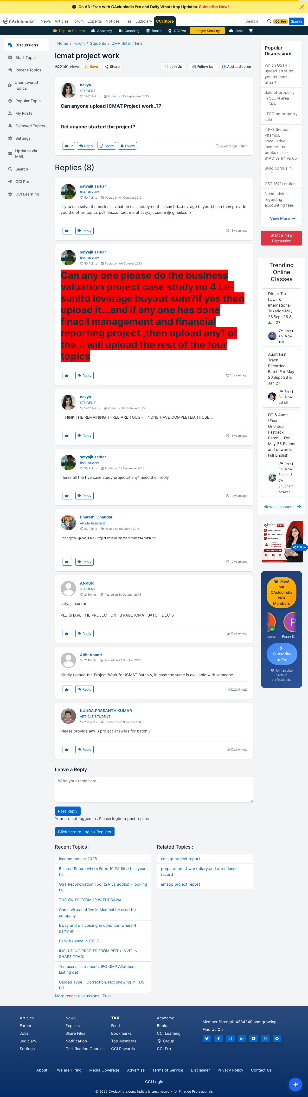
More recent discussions (77, 995)
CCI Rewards (123, 1048)
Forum (25, 1025)
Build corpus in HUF (278, 171)
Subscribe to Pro (282, 656)
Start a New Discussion (282, 238)
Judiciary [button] (143, 21)
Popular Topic (28, 100)
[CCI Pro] (281, 541)
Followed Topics (30, 125)
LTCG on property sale (281, 116)
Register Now (207, 31)
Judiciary (28, 1041)
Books (156, 31)
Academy (104, 31)
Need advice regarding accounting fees (279, 199)
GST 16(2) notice (280, 183)
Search (21, 169)
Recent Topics (28, 70)
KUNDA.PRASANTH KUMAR (106, 710)
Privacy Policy (230, 1070)
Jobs (239, 31)
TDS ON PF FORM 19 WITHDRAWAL (91, 899)
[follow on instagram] (230, 1038)
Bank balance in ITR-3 (79, 941)
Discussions (26, 45)
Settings (23, 138)
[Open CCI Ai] (295, 1084)
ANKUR (87, 583)
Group (168, 1041)
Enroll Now (288, 333)
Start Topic (25, 57)
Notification (76, 1041)
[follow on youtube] (253, 1038)
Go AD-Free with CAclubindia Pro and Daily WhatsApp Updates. (153, 6)
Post (107, 995)
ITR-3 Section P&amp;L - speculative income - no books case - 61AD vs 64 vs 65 (281, 144)
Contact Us (261, 1070)
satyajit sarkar (93, 186)
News (70, 1017)
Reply (88, 146)
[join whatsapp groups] (265, 1038)
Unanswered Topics (26, 85)
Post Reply (67, 811)
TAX (115, 1017)
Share (109, 146)
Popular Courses (72, 31)
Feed (115, 1025)
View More (280, 218)
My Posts (23, 113)
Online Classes (281, 272)
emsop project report (180, 858)
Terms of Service (167, 1070)
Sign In (296, 21)
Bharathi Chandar (96, 517)
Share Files (75, 1033)
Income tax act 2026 (78, 858)
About (41, 1070)
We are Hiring (69, 1070)
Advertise (136, 1070)
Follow (129, 146)
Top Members (123, 1041)
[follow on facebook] (218, 1038)
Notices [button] (113, 21)
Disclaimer (200, 1070)
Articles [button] (62, 21)
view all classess (279, 506)
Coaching (132, 31)
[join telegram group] (277, 1038)
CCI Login (154, 1081)
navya (85, 84)
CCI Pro (180, 31)
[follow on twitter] (207, 1038)
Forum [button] (78, 21)
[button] (267, 21)
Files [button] (127, 21)
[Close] (302, 6)
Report (242, 146)
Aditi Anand (91, 654)
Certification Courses (84, 1048)
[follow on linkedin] (242, 1038)
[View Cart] (252, 30)
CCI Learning (27, 194)
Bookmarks (121, 1033)
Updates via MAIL (26, 153)
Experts (72, 1025)
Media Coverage (104, 1070)
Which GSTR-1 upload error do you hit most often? (279, 74)
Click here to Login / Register (84, 831)
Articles (27, 1017)
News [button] (46, 21)
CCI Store (165, 21)
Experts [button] (95, 21)
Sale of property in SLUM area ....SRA (280, 98)
